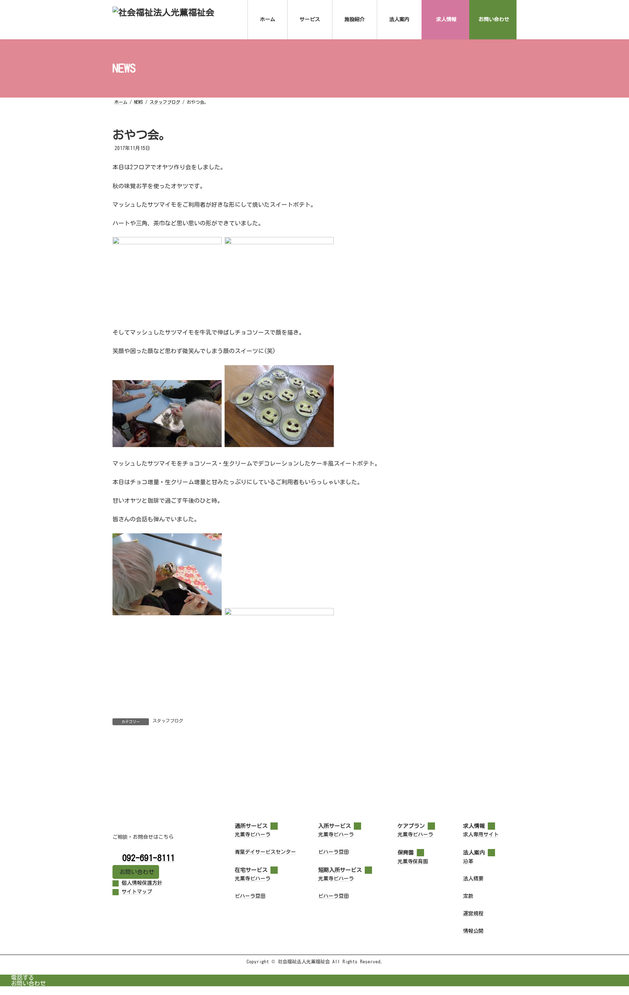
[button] (135, 872)
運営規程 (473, 913)
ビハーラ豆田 (250, 896)
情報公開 (473, 930)
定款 (468, 896)
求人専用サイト (481, 834)
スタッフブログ (168, 720)
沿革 (468, 861)
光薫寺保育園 (412, 861)
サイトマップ (137, 891)
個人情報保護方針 (142, 882)
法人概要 (473, 878)
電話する (22, 977)
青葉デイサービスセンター (265, 851)
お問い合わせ (28, 983)
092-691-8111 (148, 857)
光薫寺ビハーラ (252, 834)
